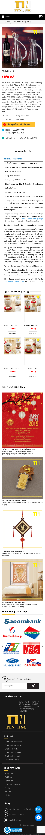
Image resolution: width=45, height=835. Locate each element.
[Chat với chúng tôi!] (38, 817)
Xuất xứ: (5, 116)
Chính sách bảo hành (13, 752)
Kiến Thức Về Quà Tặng (13, 387)
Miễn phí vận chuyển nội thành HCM (21, 138)
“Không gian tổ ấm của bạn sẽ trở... (13, 551)
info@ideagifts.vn (15, 820)
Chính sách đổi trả (11, 749)
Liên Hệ (7, 795)
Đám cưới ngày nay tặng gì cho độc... (14, 602)
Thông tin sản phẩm (22, 151)
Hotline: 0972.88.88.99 (17, 814)
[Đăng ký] (33, 686)
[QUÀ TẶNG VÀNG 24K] (22, 5)
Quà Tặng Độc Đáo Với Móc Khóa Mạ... (15, 500)
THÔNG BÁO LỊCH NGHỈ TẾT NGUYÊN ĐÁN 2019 (18, 449)
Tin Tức (8, 792)
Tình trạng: (6, 119)
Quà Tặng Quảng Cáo (13, 784)
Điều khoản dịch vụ (12, 760)
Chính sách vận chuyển (13, 745)
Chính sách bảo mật (12, 756)
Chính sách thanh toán (13, 742)
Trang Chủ (9, 774)
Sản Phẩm (9, 781)
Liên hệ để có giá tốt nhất (19, 124)
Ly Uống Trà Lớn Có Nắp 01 (33, 325)
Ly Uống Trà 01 (33, 368)
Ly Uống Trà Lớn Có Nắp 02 (13, 368)
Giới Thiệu (8, 777)
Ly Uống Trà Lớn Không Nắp (13, 325)
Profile (7, 788)
